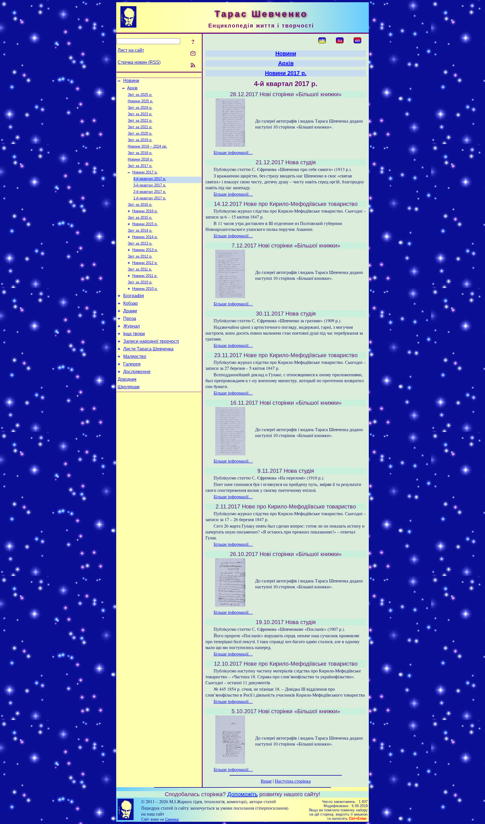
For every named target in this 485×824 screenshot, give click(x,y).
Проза (129, 318)
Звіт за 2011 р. (140, 269)
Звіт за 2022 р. (140, 120)
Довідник (127, 379)
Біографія (133, 295)
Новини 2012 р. (145, 263)
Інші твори (134, 333)
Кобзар (130, 303)
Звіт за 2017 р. (140, 166)
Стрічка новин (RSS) (139, 62)
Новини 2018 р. (140, 159)
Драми (130, 311)
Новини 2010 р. (145, 289)
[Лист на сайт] (193, 53)
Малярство (134, 356)
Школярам (128, 386)
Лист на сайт (131, 50)
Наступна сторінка (293, 781)
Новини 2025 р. (140, 101)
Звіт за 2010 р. (140, 282)
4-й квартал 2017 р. (149, 179)
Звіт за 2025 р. (140, 95)
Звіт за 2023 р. (140, 114)
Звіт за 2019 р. (140, 140)
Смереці (172, 819)
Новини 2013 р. (145, 250)
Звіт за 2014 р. (140, 230)
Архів (132, 88)
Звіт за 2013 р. (140, 243)
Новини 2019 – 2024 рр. (147, 146)
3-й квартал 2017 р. (149, 185)
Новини (131, 80)
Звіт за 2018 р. (140, 153)
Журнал (131, 326)
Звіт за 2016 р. (140, 204)
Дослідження (136, 371)
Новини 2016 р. (145, 211)
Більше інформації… (233, 152)
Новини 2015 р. (145, 224)
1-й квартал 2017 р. (149, 198)
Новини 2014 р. (145, 237)
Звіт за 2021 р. (140, 127)
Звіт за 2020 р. (140, 133)
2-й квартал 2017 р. (149, 192)
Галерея (132, 364)
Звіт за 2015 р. (140, 217)
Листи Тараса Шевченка (148, 348)
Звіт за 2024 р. (140, 107)
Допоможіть (242, 794)
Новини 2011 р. (144, 276)
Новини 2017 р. (145, 172)
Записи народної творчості (151, 341)
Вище (266, 781)
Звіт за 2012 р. (140, 256)
